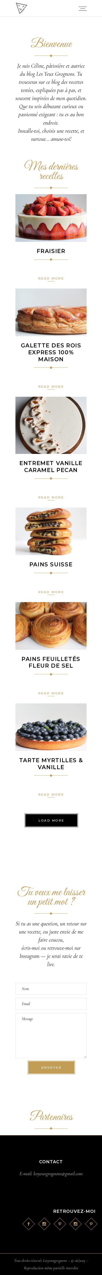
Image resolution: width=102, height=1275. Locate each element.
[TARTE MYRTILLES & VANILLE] (51, 727)
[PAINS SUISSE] (51, 531)
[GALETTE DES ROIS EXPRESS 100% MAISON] (51, 312)
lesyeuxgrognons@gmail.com (58, 1174)
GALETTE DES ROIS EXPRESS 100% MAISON (51, 352)
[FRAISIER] (51, 218)
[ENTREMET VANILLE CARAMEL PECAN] (51, 425)
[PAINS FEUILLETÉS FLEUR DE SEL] (51, 626)
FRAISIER (51, 251)
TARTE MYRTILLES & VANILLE (51, 764)
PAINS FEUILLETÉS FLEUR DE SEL (51, 662)
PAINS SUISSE (51, 564)
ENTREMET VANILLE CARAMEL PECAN (51, 466)
